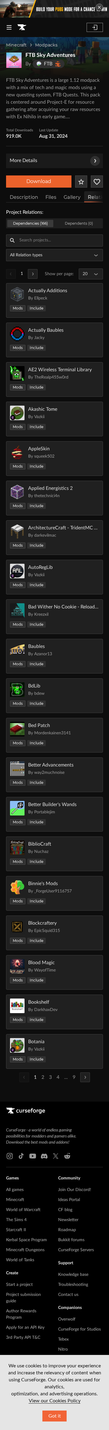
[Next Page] (33, 274)
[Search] (12, 240)
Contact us (68, 1295)
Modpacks (46, 45)
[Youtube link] (32, 1156)
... (66, 1077)
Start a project (19, 1285)
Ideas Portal (69, 1200)
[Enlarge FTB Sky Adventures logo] (14, 60)
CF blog (65, 1210)
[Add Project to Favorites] (81, 181)
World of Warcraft (23, 1210)
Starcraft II (16, 1230)
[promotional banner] (54, 9)
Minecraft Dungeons (25, 1250)
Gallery (72, 197)
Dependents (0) (79, 223)
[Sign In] (95, 27)
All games (15, 1190)
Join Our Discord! (74, 1190)
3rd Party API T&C (23, 1337)
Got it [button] (54, 1416)
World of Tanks (20, 1260)
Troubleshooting (73, 1285)
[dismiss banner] (99, 7)
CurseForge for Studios (79, 1329)
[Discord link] (44, 1156)
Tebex (63, 1339)
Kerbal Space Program (26, 1240)
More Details (23, 160)
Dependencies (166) (30, 223)
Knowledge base (73, 1274)
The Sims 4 (16, 1220)
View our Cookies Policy (55, 1400)
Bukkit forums (71, 1240)
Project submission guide (23, 1298)
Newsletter (68, 1220)
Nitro (63, 1349)
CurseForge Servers (76, 1250)
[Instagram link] (9, 1156)
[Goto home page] (22, 27)
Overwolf (66, 1319)
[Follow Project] (97, 181)
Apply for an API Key (25, 1327)
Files (50, 197)
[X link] (55, 1156)
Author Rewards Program (21, 1314)
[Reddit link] (67, 1156)
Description (24, 197)
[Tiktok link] (21, 1156)
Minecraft (16, 45)
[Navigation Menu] (9, 27)
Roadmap (67, 1230)
